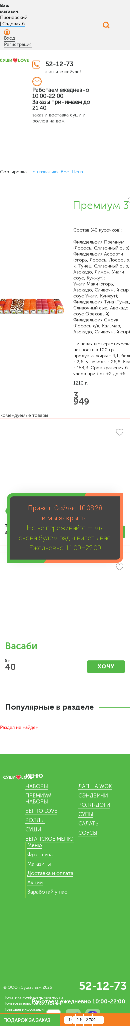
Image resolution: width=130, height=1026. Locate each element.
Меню (34, 845)
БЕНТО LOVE (41, 811)
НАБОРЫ (36, 786)
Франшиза (40, 855)
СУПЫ (85, 814)
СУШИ (33, 830)
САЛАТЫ (89, 824)
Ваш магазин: (10, 8)
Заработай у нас (47, 892)
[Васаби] (65, 600)
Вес (65, 171)
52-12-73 (59, 64)
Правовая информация (24, 1009)
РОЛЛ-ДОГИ (94, 805)
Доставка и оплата (50, 873)
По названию (43, 171)
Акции (35, 883)
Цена (77, 171)
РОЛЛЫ (35, 820)
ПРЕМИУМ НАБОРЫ (38, 799)
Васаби (21, 646)
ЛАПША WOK (95, 786)
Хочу (106, 666)
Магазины (39, 864)
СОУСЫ (87, 833)
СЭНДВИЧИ (93, 796)
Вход (9, 38)
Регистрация (18, 44)
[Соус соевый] (65, 466)
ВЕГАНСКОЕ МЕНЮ (49, 839)
